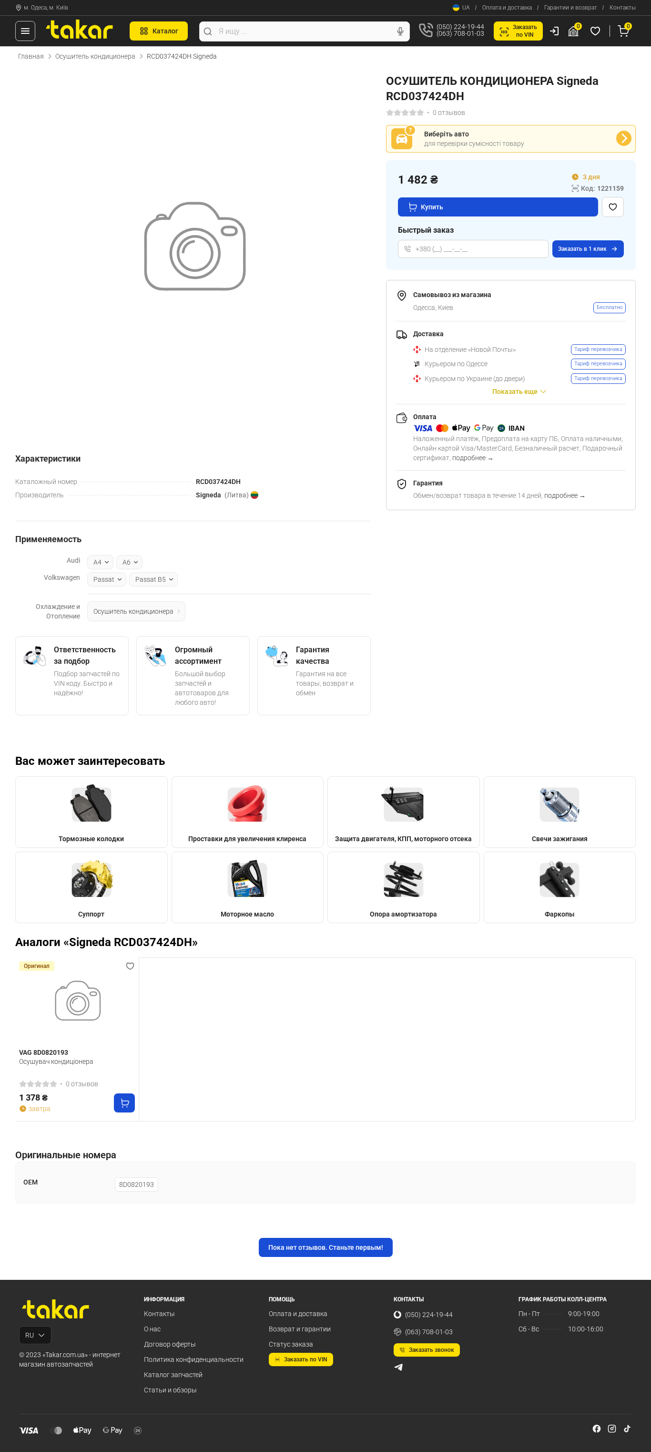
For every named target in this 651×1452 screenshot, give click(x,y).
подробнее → (473, 458)
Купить (432, 207)
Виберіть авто (446, 134)
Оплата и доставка (507, 7)
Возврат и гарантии (300, 1329)
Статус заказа (291, 1344)
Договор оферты (170, 1344)
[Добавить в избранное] (613, 207)
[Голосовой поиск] (400, 31)
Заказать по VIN (305, 1359)
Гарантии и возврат (570, 7)
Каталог (165, 31)
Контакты (623, 7)
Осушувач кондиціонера (56, 1061)
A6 (126, 562)
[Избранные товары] (597, 31)
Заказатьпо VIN (525, 31)
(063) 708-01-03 (429, 1332)
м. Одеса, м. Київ (46, 7)
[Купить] (124, 1102)
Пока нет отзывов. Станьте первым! (325, 1247)
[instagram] (612, 1428)
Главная (31, 56)
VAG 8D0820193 (43, 1052)
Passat (103, 579)
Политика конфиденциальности (194, 1359)
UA (466, 7)
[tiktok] (627, 1428)
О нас (152, 1329)
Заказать (582, 249)
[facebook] (596, 1428)
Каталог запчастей (173, 1375)
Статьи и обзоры (170, 1390)
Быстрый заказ (426, 230)
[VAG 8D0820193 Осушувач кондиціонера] (77, 1003)
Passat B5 (150, 579)
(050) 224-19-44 (429, 1314)
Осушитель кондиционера (95, 56)
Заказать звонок (431, 1350)
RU (29, 1335)
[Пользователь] (554, 31)
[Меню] (25, 31)
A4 (97, 562)
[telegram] (398, 1367)
